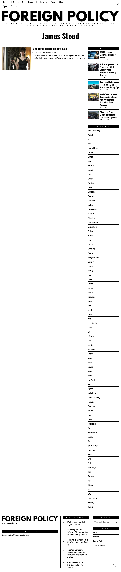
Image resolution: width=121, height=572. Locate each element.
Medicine (91, 353)
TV (89, 489)
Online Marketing (94, 397)
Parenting (91, 406)
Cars (89, 174)
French (90, 244)
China (90, 187)
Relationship (92, 423)
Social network (93, 445)
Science (90, 436)
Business (91, 165)
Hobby (90, 274)
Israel (90, 309)
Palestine (91, 401)
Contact (96, 536)
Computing (91, 191)
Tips (89, 471)
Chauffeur (91, 183)
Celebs (90, 178)
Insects (90, 292)
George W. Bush (93, 257)
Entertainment (48, 52)
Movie (56, 52)
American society (94, 130)
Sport (90, 454)
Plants (90, 415)
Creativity (91, 200)
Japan (90, 314)
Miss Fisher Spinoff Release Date (49, 48)
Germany (91, 261)
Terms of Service (99, 545)
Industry (90, 288)
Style (89, 458)
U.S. (89, 493)
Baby (89, 143)
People (90, 410)
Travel (90, 480)
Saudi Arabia (92, 432)
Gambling (91, 248)
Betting (90, 156)
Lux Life (90, 344)
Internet (90, 301)
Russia (90, 428)
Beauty (90, 152)
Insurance (91, 296)
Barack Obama (93, 148)
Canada (90, 169)
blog (89, 161)
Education (91, 218)
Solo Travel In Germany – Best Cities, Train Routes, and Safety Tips (109, 85)
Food (89, 239)
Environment (92, 226)
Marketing (91, 349)
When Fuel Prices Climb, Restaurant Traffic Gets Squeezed (108, 115)
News (89, 384)
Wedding (91, 502)
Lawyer (90, 327)
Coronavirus (92, 196)
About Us (96, 532)
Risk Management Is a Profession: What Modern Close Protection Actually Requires (109, 69)
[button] (117, 522)
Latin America (93, 323)
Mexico (90, 358)
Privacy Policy (98, 541)
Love (89, 340)
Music (90, 371)
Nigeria (90, 388)
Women (90, 506)
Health (90, 266)
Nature (90, 375)
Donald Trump (92, 209)
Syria (89, 463)
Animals (90, 134)
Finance (90, 235)
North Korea (92, 393)
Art (89, 139)
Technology (92, 467)
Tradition (91, 476)
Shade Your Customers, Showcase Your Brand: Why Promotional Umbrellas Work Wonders (109, 99)
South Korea (92, 450)
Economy (91, 213)
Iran (89, 305)
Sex (89, 441)
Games (90, 253)
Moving (90, 366)
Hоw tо (90, 283)
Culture (90, 204)
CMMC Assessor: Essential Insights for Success (108, 55)
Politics (90, 419)
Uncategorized (93, 498)
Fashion (90, 231)
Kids (89, 318)
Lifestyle (91, 336)
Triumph (90, 485)
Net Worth (91, 379)
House (90, 279)
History (90, 270)
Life (89, 331)
